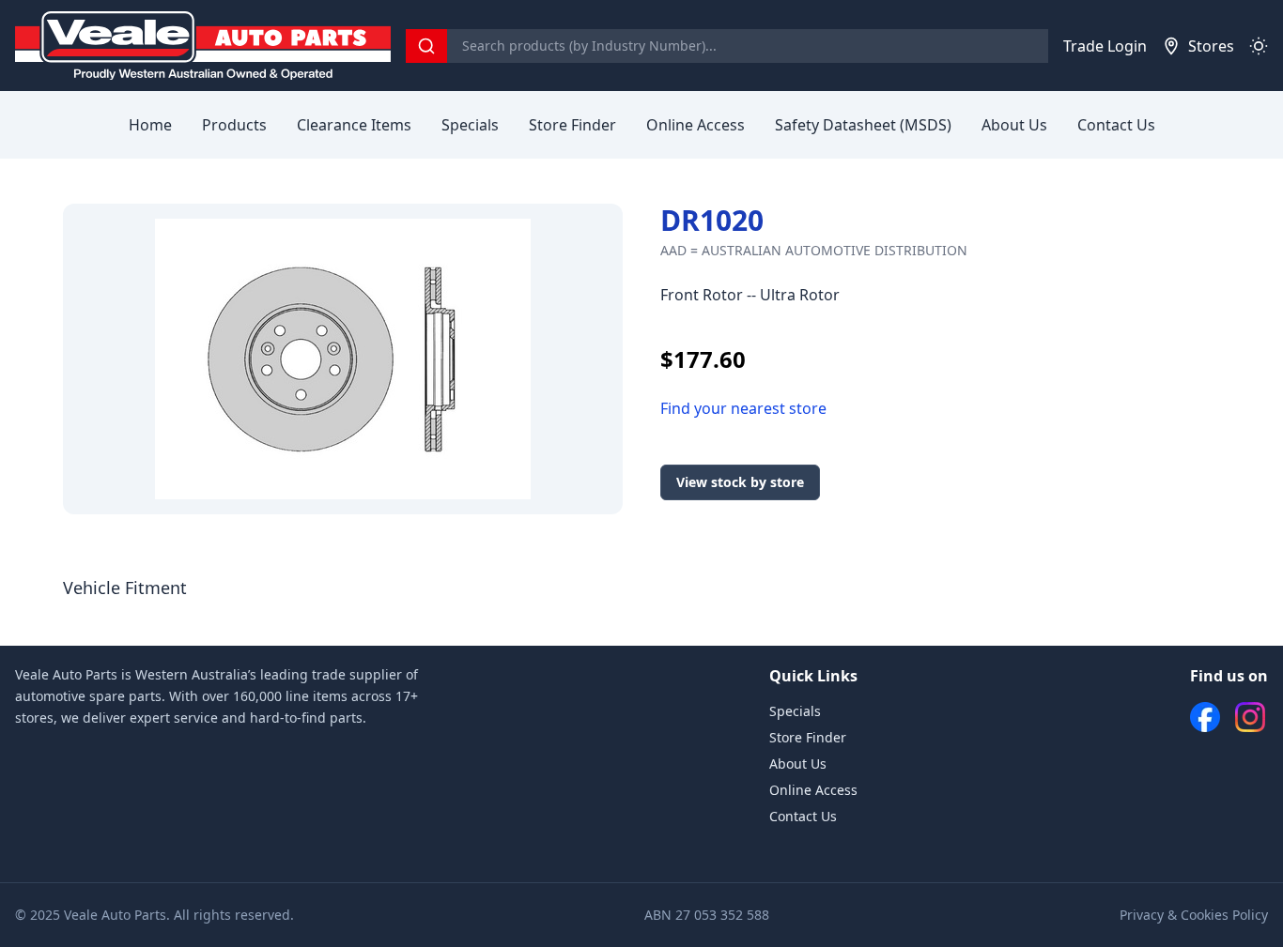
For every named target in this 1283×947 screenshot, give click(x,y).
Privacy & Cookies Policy (1194, 915)
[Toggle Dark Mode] (1258, 46)
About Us (1014, 125)
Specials (470, 125)
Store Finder (572, 125)
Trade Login (1105, 46)
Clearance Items (354, 125)
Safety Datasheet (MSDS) (863, 125)
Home (150, 125)
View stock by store (740, 482)
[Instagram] (1250, 717)
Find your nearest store (743, 408)
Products (234, 125)
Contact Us (1116, 125)
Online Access (695, 125)
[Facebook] (1205, 717)
